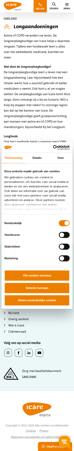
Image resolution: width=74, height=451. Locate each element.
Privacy (43, 430)
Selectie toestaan (37, 288)
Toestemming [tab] (13, 157)
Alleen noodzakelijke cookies (37, 300)
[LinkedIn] (29, 353)
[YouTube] (39, 353)
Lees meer (29, 376)
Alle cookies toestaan (37, 275)
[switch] (64, 235)
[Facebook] (18, 353)
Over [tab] (60, 157)
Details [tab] (37, 157)
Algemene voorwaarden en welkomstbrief (37, 437)
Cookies (31, 430)
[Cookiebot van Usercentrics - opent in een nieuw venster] (53, 147)
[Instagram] (8, 353)
